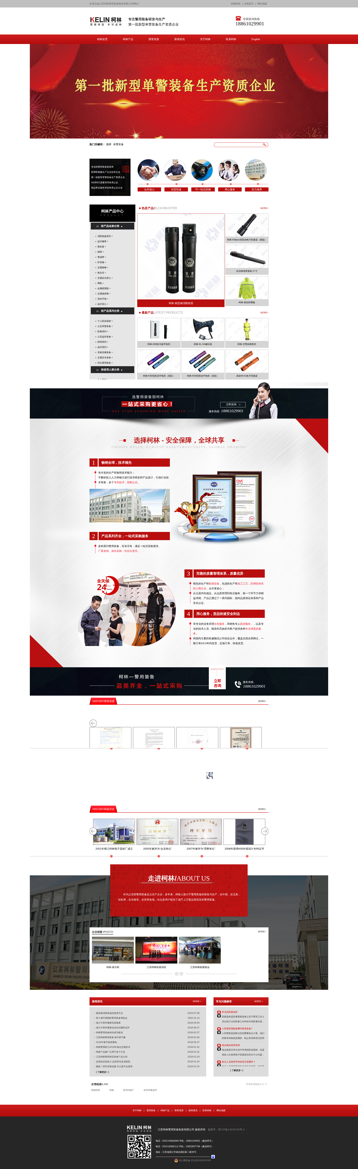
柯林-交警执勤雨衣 (247, 344)
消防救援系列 (104, 236)
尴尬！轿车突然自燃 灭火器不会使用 (114, 1066)
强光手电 (102, 299)
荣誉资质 (103, 701)
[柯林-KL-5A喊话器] (202, 329)
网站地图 (262, 3)
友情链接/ (99, 1084)
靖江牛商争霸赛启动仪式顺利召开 (113, 1027)
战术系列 (102, 347)
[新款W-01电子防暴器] (246, 361)
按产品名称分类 (110, 225)
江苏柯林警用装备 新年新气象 (111, 1037)
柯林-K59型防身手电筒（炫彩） (203, 376)
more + (197, 1001)
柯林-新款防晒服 (247, 302)
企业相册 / (102, 931)
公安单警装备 (104, 326)
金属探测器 (103, 288)
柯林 (111, 1090)
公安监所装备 (104, 336)
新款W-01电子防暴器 (246, 376)
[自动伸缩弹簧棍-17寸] (246, 256)
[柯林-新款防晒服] (246, 287)
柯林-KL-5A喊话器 (203, 344)
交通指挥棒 (103, 293)
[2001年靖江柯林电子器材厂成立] (114, 832)
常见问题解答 (224, 1001)
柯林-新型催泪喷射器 (181, 303)
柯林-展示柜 (112, 967)
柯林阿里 (95, 1090)
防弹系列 (102, 342)
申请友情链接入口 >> (256, 1084)
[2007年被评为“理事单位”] (201, 832)
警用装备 (151, 1110)
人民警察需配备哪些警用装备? (237, 1028)
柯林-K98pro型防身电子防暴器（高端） (247, 239)
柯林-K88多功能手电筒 (158, 344)
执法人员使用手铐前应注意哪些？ (238, 1061)
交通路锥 (102, 267)
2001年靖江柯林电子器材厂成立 (114, 848)
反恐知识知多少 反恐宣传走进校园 (113, 1061)
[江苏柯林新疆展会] (200, 962)
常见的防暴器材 (230, 1012)
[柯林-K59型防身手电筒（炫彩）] (202, 361)
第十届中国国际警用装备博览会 (111, 1018)
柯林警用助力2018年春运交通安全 (113, 1047)
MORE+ (264, 208)
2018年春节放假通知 (106, 1042)
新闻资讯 (97, 1001)
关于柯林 (137, 1110)
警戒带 (101, 257)
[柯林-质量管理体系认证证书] (241, 740)
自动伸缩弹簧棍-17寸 (246, 271)
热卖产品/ (148, 208)
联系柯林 (206, 1110)
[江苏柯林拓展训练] (156, 962)
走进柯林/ (179, 878)
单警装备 (118, 144)
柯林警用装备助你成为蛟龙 (109, 1032)
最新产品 (148, 312)
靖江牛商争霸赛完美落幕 (108, 1023)
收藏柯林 (236, 3)
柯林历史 (103, 809)
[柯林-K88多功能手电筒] (158, 329)
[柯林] (106, 24)
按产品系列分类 (110, 310)
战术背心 (102, 304)
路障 (100, 252)
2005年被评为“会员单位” (157, 848)
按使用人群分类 (110, 369)
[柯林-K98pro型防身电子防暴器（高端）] (246, 225)
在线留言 (249, 3)
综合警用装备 (104, 363)
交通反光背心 (104, 278)
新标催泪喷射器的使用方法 (109, 1013)
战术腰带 (102, 241)
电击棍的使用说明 (231, 1045)
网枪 (100, 283)
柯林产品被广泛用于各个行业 (110, 1052)
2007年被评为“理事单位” (201, 848)
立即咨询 (231, 404)
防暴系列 (102, 331)
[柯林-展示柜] (113, 962)
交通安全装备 (104, 357)
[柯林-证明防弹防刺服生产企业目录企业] (154, 740)
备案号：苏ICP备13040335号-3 (226, 1129)
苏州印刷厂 (128, 1090)
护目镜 (101, 262)
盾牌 (108, 144)
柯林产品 (165, 1110)
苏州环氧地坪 (150, 1090)
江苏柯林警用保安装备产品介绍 (111, 1056)
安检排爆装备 (104, 352)
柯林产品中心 (112, 211)
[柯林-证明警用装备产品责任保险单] (110, 740)
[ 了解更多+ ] (102, 1072)
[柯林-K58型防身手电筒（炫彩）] (158, 361)
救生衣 (101, 272)
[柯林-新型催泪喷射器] (180, 260)
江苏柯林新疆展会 (200, 967)
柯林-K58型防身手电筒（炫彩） (159, 376)
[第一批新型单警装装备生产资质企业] (179, 91)
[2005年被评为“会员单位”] (157, 832)
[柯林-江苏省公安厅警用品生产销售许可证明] (197, 740)
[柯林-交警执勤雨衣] (246, 329)
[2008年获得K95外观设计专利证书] (244, 832)
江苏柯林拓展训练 (156, 967)
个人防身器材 (104, 321)
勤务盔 (101, 246)
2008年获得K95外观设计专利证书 (244, 848)
